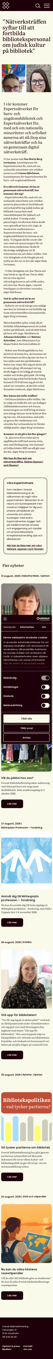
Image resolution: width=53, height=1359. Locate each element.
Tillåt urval (26, 728)
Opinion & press (11, 1346)
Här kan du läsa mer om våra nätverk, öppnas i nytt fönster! (25, 547)
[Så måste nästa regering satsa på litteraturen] (26, 612)
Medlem (6, 1349)
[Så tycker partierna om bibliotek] (26, 1111)
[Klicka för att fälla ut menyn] (47, 5)
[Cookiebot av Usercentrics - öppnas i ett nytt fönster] (37, 619)
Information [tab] (27, 627)
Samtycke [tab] (9, 627)
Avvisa (26, 737)
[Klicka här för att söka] (38, 5)
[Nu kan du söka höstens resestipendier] (26, 1233)
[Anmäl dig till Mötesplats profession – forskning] (26, 860)
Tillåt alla (26, 718)
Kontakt (28, 1346)
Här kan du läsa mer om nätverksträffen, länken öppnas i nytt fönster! (23, 461)
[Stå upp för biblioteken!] (26, 979)
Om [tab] (44, 627)
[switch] (45, 687)
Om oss (27, 1349)
